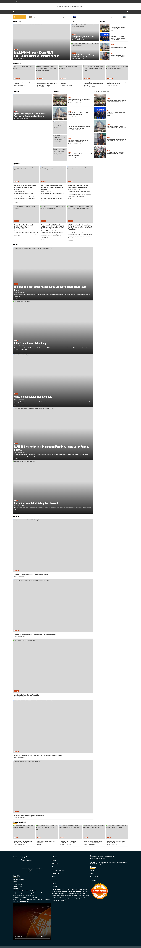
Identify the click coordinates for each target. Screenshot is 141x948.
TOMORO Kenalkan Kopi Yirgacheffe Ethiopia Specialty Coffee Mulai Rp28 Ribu (79, 127)
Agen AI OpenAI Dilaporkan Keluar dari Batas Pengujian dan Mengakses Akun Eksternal (30, 114)
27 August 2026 (114, 85)
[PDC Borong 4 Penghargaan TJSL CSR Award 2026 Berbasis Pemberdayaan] (60, 141)
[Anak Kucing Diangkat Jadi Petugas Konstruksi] (24, 72)
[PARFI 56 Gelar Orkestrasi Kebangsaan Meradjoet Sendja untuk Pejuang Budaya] (33, 408)
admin (16, 58)
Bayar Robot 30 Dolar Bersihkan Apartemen (68, 82)
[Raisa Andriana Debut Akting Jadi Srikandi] (24, 461)
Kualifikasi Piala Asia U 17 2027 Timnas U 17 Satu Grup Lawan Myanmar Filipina (38, 755)
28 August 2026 (44, 86)
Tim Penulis (17, 118)
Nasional (16, 49)
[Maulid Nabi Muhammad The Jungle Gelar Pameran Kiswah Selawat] (80, 174)
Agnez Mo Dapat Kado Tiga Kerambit (33, 396)
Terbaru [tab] (97, 92)
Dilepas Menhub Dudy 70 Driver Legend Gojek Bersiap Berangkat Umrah (50, 17)
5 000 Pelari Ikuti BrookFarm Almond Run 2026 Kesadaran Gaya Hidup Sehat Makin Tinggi (80, 227)
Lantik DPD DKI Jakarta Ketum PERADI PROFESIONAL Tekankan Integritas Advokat (97, 17)
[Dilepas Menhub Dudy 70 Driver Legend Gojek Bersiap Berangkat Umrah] (104, 28)
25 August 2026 (75, 230)
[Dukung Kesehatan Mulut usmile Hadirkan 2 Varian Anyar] (26, 214)
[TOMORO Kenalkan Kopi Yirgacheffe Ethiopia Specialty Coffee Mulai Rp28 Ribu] (60, 127)
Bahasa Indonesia (17, 1)
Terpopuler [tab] (105, 92)
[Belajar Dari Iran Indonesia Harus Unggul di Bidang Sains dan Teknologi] (117, 72)
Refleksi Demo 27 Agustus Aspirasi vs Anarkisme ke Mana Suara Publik (116, 152)
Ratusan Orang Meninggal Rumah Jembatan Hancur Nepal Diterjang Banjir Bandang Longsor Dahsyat (47, 83)
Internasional (16, 78)
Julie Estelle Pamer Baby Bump (30, 343)
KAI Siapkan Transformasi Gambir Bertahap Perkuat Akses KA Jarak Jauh (83, 55)
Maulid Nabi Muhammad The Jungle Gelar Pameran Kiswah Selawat (78, 186)
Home (14, 12)
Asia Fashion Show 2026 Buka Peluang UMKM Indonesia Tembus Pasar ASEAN (52, 226)
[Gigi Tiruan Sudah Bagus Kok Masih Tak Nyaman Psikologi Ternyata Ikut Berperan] (53, 174)
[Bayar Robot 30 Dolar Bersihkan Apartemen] (70, 72)
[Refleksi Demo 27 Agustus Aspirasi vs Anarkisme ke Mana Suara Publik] (100, 152)
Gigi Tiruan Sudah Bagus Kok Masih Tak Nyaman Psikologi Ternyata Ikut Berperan (52, 187)
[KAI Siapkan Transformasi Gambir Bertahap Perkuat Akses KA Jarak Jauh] (104, 47)
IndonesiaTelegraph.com (58, 870)
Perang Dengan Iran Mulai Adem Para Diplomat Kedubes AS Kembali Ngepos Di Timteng (93, 83)
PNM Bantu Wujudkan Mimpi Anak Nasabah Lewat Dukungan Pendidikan (80, 154)
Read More (16, 202)
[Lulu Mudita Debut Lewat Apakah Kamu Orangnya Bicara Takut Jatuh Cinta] (104, 56)
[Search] (127, 11)
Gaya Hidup (16, 181)
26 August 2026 (75, 189)
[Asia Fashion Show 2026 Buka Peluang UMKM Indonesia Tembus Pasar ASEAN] (53, 214)
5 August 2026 (23, 118)
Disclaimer (93, 870)
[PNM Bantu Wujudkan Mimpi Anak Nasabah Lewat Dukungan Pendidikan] (60, 154)
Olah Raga (16, 570)
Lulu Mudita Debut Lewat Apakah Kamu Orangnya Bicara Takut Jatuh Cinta (119, 57)
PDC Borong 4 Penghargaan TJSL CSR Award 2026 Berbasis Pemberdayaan (79, 140)
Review (54, 883)
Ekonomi (74, 34)
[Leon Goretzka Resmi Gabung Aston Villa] (53, 666)
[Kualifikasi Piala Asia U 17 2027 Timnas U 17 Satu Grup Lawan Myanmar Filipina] (53, 726)
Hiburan (112, 53)
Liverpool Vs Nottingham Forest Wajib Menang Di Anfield (31, 574)
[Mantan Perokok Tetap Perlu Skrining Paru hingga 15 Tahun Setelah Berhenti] (26, 174)
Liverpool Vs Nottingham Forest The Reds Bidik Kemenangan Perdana (35, 634)
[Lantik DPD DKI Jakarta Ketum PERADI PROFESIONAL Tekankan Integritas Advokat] (41, 42)
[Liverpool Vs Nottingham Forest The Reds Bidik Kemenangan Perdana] (53, 605)
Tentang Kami (93, 880)
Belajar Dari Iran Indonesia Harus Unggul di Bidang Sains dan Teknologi (117, 82)
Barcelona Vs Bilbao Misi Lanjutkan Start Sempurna (29, 815)
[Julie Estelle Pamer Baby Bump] (21, 301)
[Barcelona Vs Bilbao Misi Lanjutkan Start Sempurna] (53, 786)
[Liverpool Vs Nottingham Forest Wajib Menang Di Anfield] (53, 545)
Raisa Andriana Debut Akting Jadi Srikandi (36, 503)
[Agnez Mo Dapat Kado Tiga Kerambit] (23, 354)
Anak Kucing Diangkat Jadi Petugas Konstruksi (22, 82)
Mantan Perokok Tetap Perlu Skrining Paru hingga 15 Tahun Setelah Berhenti (25, 187)
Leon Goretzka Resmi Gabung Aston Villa (26, 695)
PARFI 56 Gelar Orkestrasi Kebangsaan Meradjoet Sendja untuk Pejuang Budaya (51, 448)
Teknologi (16, 111)
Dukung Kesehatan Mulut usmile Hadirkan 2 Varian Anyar (23, 226)
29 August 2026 (21, 58)
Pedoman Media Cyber (96, 876)
